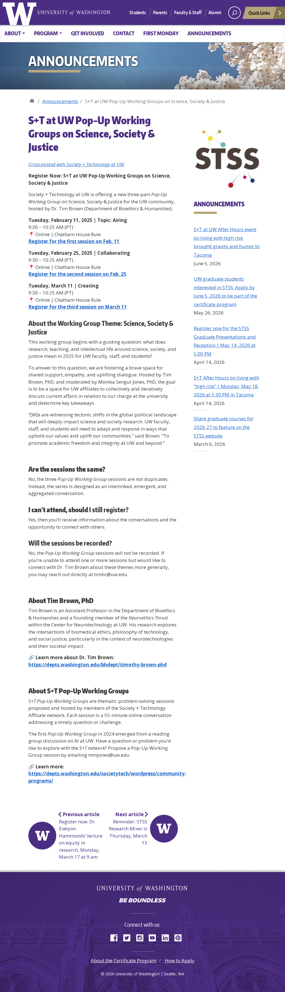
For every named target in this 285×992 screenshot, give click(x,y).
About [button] (12, 33)
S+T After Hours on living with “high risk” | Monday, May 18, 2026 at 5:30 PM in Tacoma (226, 386)
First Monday (161, 33)
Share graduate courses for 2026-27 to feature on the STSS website (224, 427)
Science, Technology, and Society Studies (31, 99)
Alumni (214, 12)
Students (137, 12)
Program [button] (46, 33)
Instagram (142, 937)
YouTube (154, 937)
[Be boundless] (142, 901)
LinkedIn (167, 937)
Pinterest (180, 937)
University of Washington (21, 12)
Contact (123, 33)
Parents (160, 12)
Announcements (209, 33)
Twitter (129, 937)
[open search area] (234, 12)
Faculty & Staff (188, 12)
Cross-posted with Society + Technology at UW (76, 164)
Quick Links (259, 13)
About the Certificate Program (123, 960)
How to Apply (180, 960)
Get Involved (87, 33)
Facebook (116, 937)
